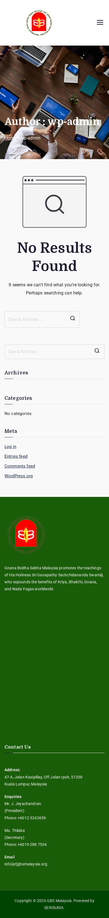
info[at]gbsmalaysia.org (25, 864)
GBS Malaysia (59, 900)
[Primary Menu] (100, 22)
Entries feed (15, 456)
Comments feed (19, 466)
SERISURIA (53, 907)
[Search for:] (42, 319)
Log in (10, 446)
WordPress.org (18, 475)
